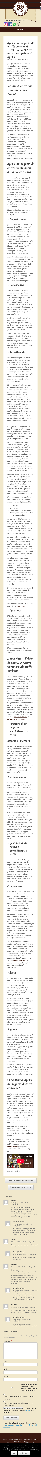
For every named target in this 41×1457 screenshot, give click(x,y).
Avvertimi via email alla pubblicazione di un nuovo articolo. (18, 1404)
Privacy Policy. (28, 1439)
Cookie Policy (18, 1439)
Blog (17, 1171)
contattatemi (12, 1146)
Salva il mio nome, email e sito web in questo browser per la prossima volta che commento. (29, 1387)
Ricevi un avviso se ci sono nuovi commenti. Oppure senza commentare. (19, 1410)
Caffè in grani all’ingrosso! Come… (20, 1180)
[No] (39, 1450)
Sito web (6, 1377)
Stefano (14, 1304)
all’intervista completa (16, 719)
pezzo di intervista (20, 717)
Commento (7, 1341)
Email (5, 1369)
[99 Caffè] (20, 8)
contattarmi (22, 606)
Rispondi (15, 1204)
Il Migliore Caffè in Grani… (20, 1187)
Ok (14, 1453)
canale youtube (19, 960)
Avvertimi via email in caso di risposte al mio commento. (19, 1398)
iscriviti (27, 1410)
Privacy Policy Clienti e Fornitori (26, 1440)
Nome (5, 1362)
